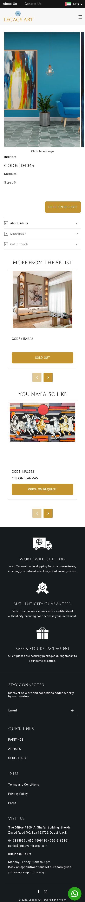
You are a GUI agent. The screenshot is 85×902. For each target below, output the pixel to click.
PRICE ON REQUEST (62, 207)
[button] (80, 17)
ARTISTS (14, 748)
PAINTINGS (16, 739)
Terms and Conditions (23, 784)
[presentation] (36, 377)
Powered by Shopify (54, 900)
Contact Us (33, 4)
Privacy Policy (18, 793)
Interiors (10, 157)
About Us (10, 4)
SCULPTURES (17, 758)
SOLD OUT (42, 358)
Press (12, 803)
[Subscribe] (72, 710)
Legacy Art (35, 900)
